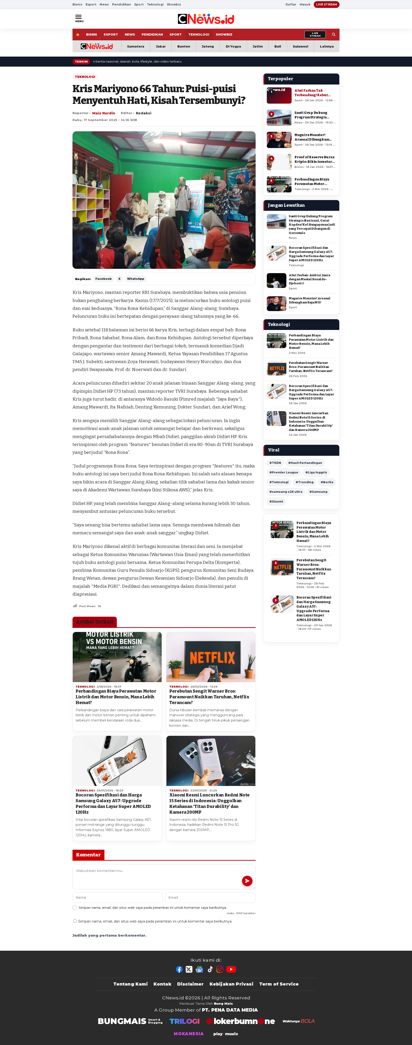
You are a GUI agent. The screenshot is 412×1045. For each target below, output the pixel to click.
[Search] (334, 34)
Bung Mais (223, 1003)
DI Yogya (233, 46)
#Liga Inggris (316, 472)
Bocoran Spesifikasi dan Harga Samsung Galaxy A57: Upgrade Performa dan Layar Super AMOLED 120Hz (113, 803)
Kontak (162, 984)
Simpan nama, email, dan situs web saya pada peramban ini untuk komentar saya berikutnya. (155, 921)
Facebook (103, 279)
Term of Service (279, 984)
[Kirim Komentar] (247, 881)
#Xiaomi (276, 501)
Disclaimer (190, 984)
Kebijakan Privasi (231, 984)
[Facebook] (179, 969)
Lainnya (327, 46)
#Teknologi (278, 482)
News (104, 4)
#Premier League (283, 472)
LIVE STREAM (326, 4)
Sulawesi (300, 46)
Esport (91, 4)
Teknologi (155, 4)
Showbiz (174, 4)
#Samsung (318, 491)
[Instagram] (219, 969)
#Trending (305, 482)
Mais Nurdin (103, 113)
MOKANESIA (189, 1034)
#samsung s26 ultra (285, 491)
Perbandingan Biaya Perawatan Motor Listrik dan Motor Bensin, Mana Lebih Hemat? (116, 697)
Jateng (208, 46)
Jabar (161, 46)
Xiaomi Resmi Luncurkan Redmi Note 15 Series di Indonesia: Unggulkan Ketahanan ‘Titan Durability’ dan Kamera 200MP (209, 803)
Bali (277, 46)
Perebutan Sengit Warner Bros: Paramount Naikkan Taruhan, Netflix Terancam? (209, 697)
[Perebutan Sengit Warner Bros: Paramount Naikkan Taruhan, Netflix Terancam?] (210, 657)
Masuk (305, 4)
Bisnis (77, 4)
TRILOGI (184, 1021)
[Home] (77, 34)
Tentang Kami (130, 984)
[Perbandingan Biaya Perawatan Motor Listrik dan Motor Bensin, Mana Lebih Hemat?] (117, 657)
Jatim (258, 46)
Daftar (291, 4)
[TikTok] (210, 969)
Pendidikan (121, 4)
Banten (183, 46)
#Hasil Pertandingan (305, 463)
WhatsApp (135, 279)
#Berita (327, 482)
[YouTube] (231, 969)
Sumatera (135, 46)
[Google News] (200, 969)
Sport (139, 4)
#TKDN (275, 463)
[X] (189, 969)
